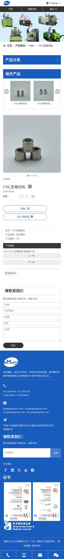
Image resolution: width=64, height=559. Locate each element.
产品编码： (10, 238)
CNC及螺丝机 (25, 103)
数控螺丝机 (10, 273)
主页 (10, 9)
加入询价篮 (23, 216)
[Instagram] (32, 470)
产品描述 (10, 245)
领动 (34, 546)
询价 (23, 208)
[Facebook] (5, 470)
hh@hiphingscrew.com (13, 408)
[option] (17, 501)
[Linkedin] (12, 470)
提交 (13, 345)
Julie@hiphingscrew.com (36, 408)
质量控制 (32, 9)
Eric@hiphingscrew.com (14, 412)
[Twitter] (19, 470)
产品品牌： (10, 234)
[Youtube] (25, 470)
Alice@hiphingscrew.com (37, 412)
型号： (8, 230)
